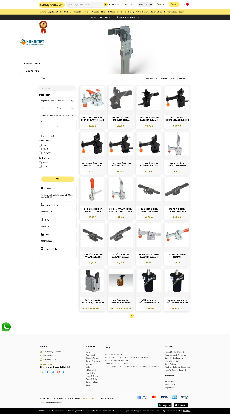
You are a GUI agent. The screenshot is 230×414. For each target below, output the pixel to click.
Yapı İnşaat (53, 12)
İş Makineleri (113, 12)
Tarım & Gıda (156, 12)
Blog (108, 347)
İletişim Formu (46, 364)
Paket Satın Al (128, 4)
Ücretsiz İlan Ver (145, 4)
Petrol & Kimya (142, 12)
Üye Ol (173, 4)
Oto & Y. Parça (66, 12)
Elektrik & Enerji (127, 12)
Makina (43, 12)
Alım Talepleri (114, 4)
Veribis (43, 403)
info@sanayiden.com (52, 351)
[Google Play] (165, 407)
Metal (103, 12)
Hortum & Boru (170, 12)
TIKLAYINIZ (186, 411)
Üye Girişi (160, 4)
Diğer (181, 12)
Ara (57, 179)
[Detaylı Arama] (106, 4)
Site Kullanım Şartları (89, 398)
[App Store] (181, 407)
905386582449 (49, 359)
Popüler (164, 78)
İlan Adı (182, 78)
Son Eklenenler (152, 78)
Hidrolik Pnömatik (82, 12)
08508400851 (48, 355)
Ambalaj (95, 12)
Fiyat (173, 78)
